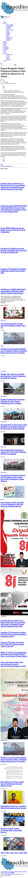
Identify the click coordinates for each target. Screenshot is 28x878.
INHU (7, 36)
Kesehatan (5, 49)
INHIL (7, 35)
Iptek (4, 45)
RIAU (4, 23)
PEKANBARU (10, 24)
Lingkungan (6, 48)
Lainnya (5, 53)
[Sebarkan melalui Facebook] (3, 85)
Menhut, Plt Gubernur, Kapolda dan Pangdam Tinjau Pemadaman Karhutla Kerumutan (13, 376)
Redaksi (9, 871)
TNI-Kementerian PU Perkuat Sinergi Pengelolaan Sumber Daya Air (13, 325)
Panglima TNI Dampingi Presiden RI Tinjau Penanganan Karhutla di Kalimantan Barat (13, 634)
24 (1, 166)
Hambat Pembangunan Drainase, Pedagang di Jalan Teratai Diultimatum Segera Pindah (13, 401)
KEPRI (8, 40)
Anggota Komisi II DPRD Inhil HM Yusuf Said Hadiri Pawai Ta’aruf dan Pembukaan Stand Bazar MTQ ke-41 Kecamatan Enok (14, 209)
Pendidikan (6, 46)
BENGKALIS (9, 26)
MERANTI (9, 39)
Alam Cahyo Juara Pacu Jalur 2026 (14, 853)
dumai (3, 166)
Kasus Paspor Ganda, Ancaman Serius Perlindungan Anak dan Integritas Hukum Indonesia (12, 504)
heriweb (8, 875)
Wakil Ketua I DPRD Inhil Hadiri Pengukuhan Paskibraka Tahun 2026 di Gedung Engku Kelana (13, 291)
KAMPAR (8, 27)
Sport (7, 58)
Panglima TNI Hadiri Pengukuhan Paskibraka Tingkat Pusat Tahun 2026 (13, 271)
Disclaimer (16, 871)
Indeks (4, 60)
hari (8, 166)
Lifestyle (8, 57)
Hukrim (5, 42)
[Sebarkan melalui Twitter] (4, 87)
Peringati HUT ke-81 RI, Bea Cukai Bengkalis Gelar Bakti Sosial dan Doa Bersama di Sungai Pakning (14, 426)
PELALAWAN (9, 30)
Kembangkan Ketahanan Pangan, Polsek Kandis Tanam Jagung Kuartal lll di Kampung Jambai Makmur (13, 478)
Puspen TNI (3, 320)
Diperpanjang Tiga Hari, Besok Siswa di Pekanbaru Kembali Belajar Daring (12, 784)
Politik (4, 41)
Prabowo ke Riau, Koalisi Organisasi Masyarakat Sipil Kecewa (11, 830)
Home (4, 22)
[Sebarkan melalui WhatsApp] (3, 88)
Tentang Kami (4, 871)
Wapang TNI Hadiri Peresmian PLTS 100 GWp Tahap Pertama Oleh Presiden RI (12, 644)
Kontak (5, 872)
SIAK (7, 31)
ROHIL (8, 33)
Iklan (12, 871)
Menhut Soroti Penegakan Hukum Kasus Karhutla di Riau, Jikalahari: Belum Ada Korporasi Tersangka (14, 351)
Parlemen (8, 59)
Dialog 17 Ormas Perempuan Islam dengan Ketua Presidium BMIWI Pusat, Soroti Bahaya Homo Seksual (14, 654)
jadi (9, 166)
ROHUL (8, 32)
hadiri (6, 166)
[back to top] (1, 876)
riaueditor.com (11, 874)
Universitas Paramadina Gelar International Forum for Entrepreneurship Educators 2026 (13, 664)
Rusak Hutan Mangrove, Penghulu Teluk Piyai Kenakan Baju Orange (13, 807)
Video (4, 51)
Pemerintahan (9, 54)
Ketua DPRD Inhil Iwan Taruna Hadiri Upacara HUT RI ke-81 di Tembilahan (13, 230)
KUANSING (9, 37)
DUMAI (8, 28)
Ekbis (4, 44)
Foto (4, 50)
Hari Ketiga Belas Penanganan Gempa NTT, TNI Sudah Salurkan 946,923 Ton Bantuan (13, 452)
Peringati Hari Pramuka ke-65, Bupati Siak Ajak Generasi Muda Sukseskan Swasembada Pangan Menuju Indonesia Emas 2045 (13, 186)
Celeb (7, 55)
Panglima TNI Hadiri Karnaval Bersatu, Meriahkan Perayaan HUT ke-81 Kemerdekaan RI (14, 250)
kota (11, 166)
